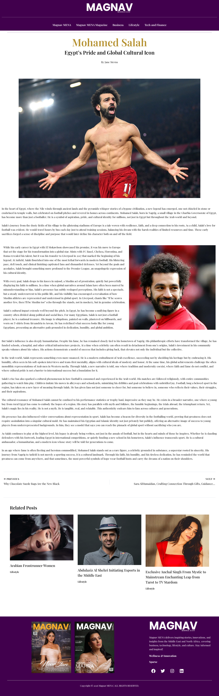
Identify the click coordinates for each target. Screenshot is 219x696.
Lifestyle (134, 25)
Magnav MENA (62, 25)
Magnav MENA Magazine (91, 25)
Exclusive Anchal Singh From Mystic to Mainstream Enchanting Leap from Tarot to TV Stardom (176, 576)
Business (118, 25)
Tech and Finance (155, 25)
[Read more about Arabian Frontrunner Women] (42, 537)
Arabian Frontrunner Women (32, 565)
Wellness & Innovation (162, 656)
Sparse (153, 662)
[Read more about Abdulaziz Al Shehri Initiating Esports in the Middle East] (109, 539)
